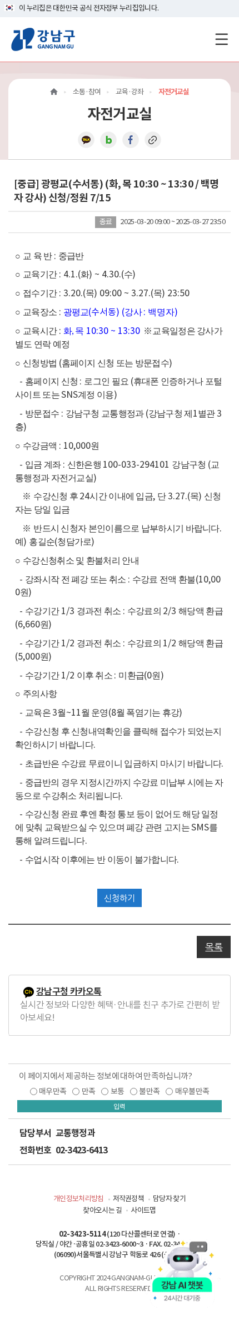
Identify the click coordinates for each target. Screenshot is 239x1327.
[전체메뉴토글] (221, 39)
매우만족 (52, 1091)
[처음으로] (54, 92)
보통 (118, 1091)
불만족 (149, 1091)
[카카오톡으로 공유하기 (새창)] (86, 139)
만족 (89, 1091)
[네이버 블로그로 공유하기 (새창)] (108, 139)
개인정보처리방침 (78, 1198)
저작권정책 (129, 1198)
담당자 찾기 (169, 1198)
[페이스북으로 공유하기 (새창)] (130, 139)
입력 (119, 1106)
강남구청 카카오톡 (69, 991)
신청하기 (119, 898)
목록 (213, 947)
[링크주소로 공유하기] (153, 139)
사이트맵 (143, 1210)
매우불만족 (192, 1091)
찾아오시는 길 (102, 1210)
